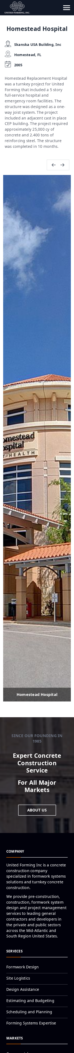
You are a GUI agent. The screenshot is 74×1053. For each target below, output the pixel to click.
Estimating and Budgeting (30, 1000)
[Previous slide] (53, 165)
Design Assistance (22, 989)
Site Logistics (18, 978)
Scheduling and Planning (29, 1011)
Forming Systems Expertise (31, 1023)
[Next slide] (62, 165)
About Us (37, 810)
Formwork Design (22, 967)
